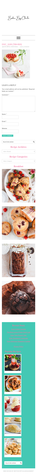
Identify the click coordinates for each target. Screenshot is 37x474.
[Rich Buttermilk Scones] (13, 447)
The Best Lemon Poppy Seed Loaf (18, 332)
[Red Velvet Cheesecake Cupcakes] (13, 405)
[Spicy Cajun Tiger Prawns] (13, 384)
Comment (5, 95)
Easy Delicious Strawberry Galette (18, 341)
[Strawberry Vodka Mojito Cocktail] (13, 363)
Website (4, 128)
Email (4, 121)
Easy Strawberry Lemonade (18, 338)
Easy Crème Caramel (18, 329)
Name (4, 114)
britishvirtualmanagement (24, 471)
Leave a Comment (24, 46)
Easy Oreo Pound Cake (18, 335)
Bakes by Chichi (18, 10)
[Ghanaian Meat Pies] (13, 426)
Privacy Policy (18, 346)
